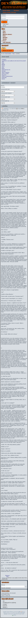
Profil (4, 32)
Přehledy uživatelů (7, 34)
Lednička (4, 106)
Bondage (4, 71)
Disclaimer (16, 10)
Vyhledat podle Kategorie (6, 93)
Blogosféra (4, 75)
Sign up (4, 25)
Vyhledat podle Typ (5, 100)
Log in (4, 22)
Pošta (4, 35)
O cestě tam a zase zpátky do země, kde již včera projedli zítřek (14, 61)
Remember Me (4, 20)
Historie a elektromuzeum (7, 76)
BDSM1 (3, 64)
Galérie (4, 39)
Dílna (3, 67)
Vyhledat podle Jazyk (5, 96)
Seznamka (5, 37)
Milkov (22, 108)
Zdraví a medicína (5, 72)
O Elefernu (4, 59)
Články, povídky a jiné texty (9, 12)
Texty (4, 40)
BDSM (3, 68)
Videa (3, 63)
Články (3, 65)
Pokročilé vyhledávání (6, 588)
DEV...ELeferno (14, 3)
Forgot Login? (6, 24)
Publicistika (4, 77)
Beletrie (3, 78)
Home (4, 31)
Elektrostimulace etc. (6, 69)
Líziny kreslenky (7, 42)
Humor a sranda (5, 73)
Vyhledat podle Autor (5, 89)
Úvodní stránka (6, 10)
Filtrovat (2, 85)
